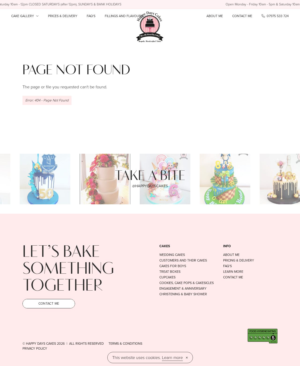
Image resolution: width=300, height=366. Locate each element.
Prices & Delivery (62, 16)
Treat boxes (169, 272)
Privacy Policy (34, 348)
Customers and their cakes (183, 260)
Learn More (233, 272)
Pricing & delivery (238, 260)
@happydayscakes (150, 186)
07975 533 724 (277, 16)
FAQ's (91, 16)
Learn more (172, 358)
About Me (214, 16)
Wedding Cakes (172, 255)
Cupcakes (167, 277)
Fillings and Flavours (124, 16)
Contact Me (242, 16)
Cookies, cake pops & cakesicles (186, 283)
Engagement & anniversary (182, 289)
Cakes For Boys (172, 266)
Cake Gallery (23, 16)
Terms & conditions (125, 343)
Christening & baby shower (183, 294)
